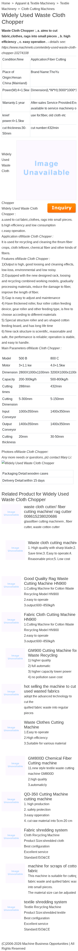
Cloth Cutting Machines (38, 9)
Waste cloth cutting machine (53, 542)
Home (6, 3)
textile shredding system (45, 902)
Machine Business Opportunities (45, 943)
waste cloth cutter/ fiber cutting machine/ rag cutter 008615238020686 (48, 512)
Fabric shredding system (46, 830)
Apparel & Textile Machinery (35, 3)
